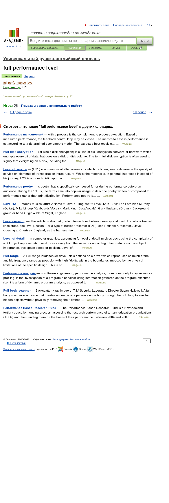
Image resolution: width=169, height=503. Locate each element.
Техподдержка (60, 339)
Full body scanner (17, 290)
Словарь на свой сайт (127, 25)
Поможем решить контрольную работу (51, 105)
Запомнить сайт (98, 25)
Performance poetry (18, 186)
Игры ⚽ (136, 47)
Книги (116, 47)
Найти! (144, 41)
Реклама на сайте (80, 339)
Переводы (95, 47)
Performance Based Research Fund (29, 308)
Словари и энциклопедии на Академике (64, 33)
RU (148, 25)
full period (139, 112)
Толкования (74, 47)
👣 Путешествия (16, 343)
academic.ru (13, 46)
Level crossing (14, 221)
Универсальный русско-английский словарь (46, 47)
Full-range (11, 256)
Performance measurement (23, 134)
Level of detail (14, 238)
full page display (21, 112)
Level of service (15, 169)
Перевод (30, 76)
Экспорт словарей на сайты (19, 349)
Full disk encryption (18, 151)
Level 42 (9, 204)
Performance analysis (19, 273)
